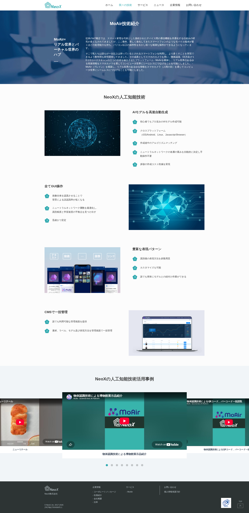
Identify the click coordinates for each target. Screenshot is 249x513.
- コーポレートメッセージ (104, 492)
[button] (107, 465)
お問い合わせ (170, 487)
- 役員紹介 (97, 495)
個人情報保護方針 (172, 492)
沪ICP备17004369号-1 (53, 507)
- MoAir (129, 492)
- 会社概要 (97, 498)
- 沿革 (95, 502)
